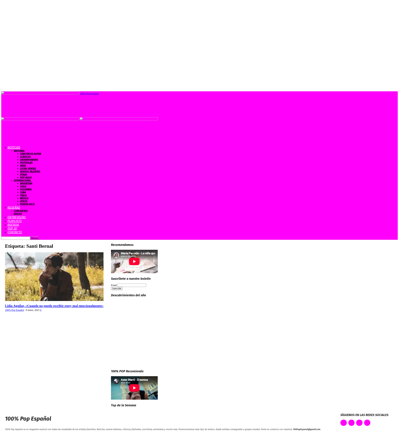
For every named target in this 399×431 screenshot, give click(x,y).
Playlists (14, 221)
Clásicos (25, 156)
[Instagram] (359, 423)
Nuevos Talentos (30, 171)
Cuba (23, 192)
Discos (18, 213)
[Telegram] (367, 423)
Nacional (19, 150)
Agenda (13, 225)
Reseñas (13, 207)
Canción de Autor (30, 153)
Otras (23, 174)
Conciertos (21, 210)
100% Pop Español (14, 310)
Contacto (14, 232)
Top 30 (12, 228)
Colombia (25, 189)
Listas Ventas (28, 168)
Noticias (13, 147)
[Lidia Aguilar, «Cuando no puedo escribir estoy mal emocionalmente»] (54, 300)
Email (114, 285)
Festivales (26, 162)
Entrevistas (16, 217)
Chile (23, 186)
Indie (23, 165)
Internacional (22, 180)
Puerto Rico (27, 204)
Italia (23, 195)
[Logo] (40, 119)
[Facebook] (343, 423)
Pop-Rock (26, 177)
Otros (23, 201)
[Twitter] (351, 423)
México (24, 198)
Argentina (26, 183)
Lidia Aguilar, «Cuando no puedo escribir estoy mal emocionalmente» (54, 306)
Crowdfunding (29, 159)
